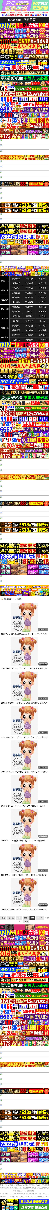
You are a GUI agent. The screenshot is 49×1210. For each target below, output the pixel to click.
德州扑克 (42, 307)
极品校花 (16, 340)
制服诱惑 (42, 330)
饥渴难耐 (29, 297)
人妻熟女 (16, 293)
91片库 (16, 321)
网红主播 (29, 279)
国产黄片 (16, 326)
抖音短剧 (16, 316)
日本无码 (42, 279)
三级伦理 (16, 288)
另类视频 (42, 293)
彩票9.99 (16, 312)
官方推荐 (5, 309)
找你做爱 (42, 297)
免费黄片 (42, 326)
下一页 (39, 918)
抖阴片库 (5, 328)
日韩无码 (42, 340)
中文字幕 (29, 288)
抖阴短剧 (29, 340)
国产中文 (16, 335)
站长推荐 (5, 300)
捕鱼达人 (16, 307)
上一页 (11, 918)
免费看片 (5, 337)
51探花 (42, 316)
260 (19, 918)
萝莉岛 (42, 321)
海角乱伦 (29, 330)
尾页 (26, 921)
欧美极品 (29, 283)
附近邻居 (16, 297)
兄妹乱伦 (29, 335)
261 (25, 918)
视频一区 (5, 281)
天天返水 (42, 312)
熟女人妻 (29, 326)
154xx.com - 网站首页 (22, 19)
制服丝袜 (29, 293)
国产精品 (16, 279)
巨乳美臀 (42, 288)
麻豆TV (29, 316)
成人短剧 (42, 335)
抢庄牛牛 (29, 307)
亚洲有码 (16, 283)
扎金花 (29, 312)
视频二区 (5, 290)
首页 (3, 918)
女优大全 (29, 321)
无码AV (5, 319)
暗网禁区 (16, 330)
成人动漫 (42, 283)
